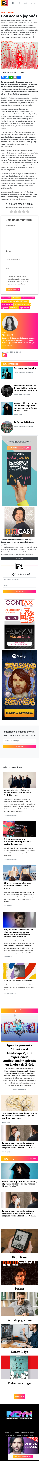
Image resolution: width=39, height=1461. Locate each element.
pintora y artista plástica (22, 304)
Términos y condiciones (27, 1432)
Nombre (9, 251)
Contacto (20, 1435)
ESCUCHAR (19, 558)
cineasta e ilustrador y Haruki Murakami (15, 301)
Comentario (10, 226)
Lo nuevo (33, 3)
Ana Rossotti (9, 41)
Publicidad (15, 1432)
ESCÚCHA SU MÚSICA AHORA (23, 1457)
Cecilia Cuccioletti (28, 298)
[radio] (11, 212)
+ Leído (25, 3)
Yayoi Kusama (25, 308)
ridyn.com (5, 308)
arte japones (16, 298)
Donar (26, 1435)
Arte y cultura (7, 12)
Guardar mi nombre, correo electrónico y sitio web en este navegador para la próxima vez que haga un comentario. (19, 280)
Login (31, 1435)
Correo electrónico (13, 260)
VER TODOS (32, 1159)
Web (7, 268)
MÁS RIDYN (19, 1396)
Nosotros (8, 1432)
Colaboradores (10, 1435)
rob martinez (14, 308)
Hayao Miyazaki (7, 304)
